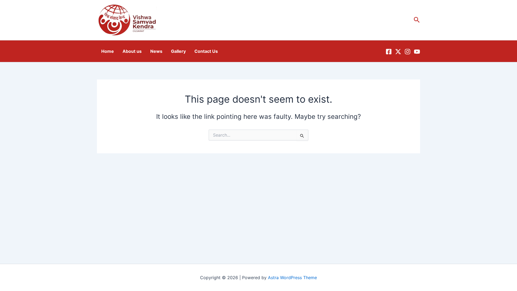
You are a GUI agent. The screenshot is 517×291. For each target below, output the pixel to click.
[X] (398, 51)
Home (107, 51)
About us (132, 51)
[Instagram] (407, 51)
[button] (417, 20)
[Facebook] (389, 51)
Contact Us (206, 51)
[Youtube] (417, 51)
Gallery (178, 51)
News (156, 51)
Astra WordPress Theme (292, 277)
